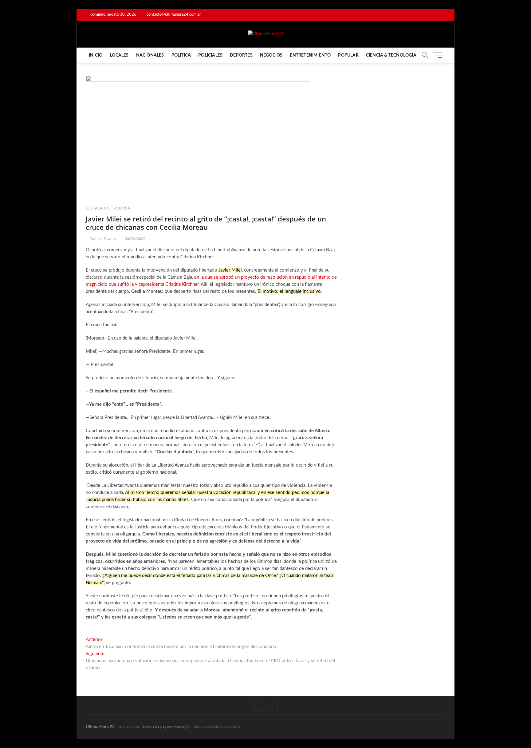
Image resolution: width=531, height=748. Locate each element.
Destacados (98, 208)
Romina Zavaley (102, 239)
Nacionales (150, 55)
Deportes (241, 55)
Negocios (271, 55)
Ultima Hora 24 (100, 727)
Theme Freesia (152, 727)
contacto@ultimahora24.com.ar (173, 15)
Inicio (95, 55)
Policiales (210, 55)
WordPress (175, 727)
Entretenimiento (310, 55)
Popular (348, 55)
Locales (119, 55)
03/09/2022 (134, 239)
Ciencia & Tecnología (391, 55)
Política (181, 55)
